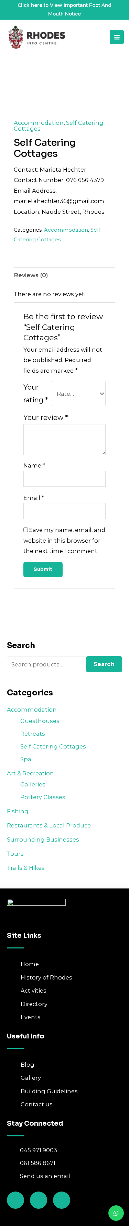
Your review (45, 417)
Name (34, 465)
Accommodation (32, 709)
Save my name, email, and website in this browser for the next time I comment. (64, 540)
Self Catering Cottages (53, 746)
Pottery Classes (42, 797)
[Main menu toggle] (117, 37)
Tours (15, 853)
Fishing (18, 811)
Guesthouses (40, 720)
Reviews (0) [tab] (31, 275)
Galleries (32, 784)
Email (33, 497)
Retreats (32, 733)
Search (104, 664)
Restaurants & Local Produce (49, 825)
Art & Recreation (30, 773)
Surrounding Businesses (43, 839)
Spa (25, 759)
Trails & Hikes (26, 867)
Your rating (35, 393)
